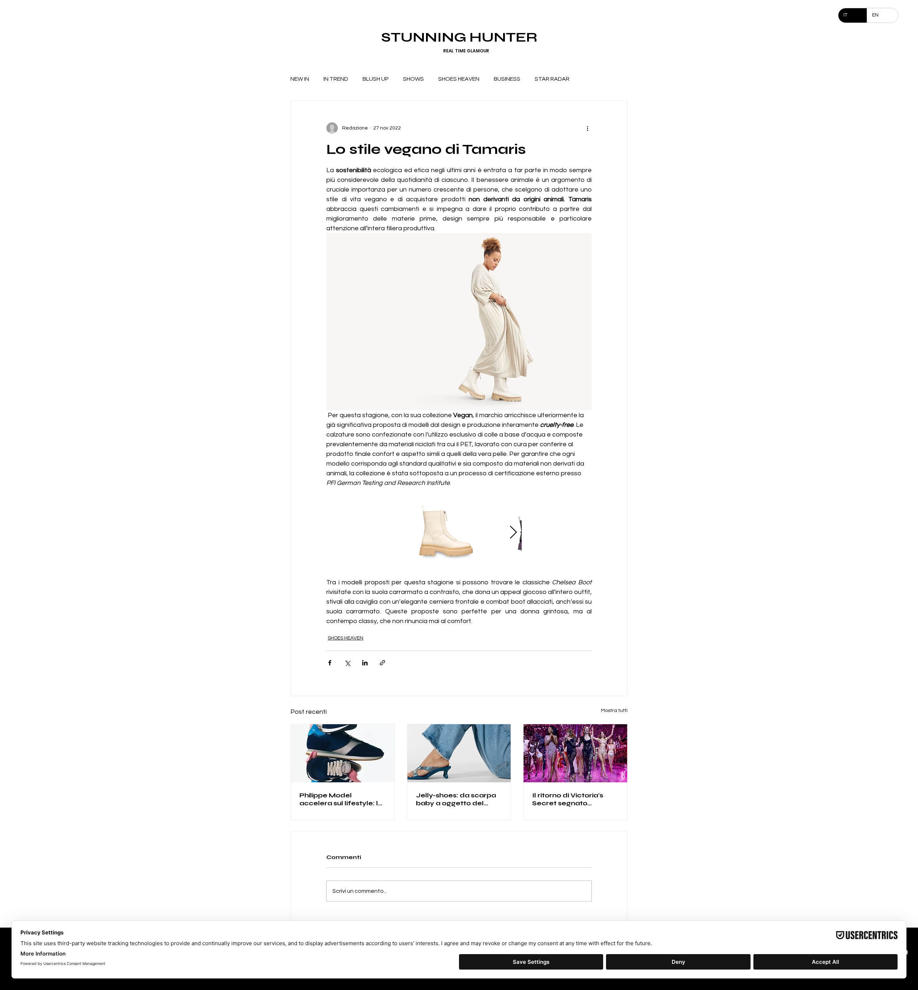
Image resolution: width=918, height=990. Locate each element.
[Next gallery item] (513, 533)
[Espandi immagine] (446, 533)
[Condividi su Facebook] (329, 662)
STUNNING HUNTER (459, 37)
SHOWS (413, 79)
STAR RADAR (552, 79)
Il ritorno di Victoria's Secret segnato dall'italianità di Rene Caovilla (568, 799)
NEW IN (299, 79)
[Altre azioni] (587, 128)
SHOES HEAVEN (458, 79)
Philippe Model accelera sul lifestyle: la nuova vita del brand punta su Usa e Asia (341, 799)
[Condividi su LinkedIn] (364, 662)
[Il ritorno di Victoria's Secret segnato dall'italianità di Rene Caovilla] (575, 753)
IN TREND (335, 79)
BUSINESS (507, 79)
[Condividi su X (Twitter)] (347, 662)
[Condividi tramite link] (382, 662)
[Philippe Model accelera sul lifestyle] (342, 753)
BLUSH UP (376, 79)
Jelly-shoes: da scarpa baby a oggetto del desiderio (456, 799)
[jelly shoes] (459, 753)
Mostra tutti (614, 710)
